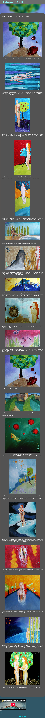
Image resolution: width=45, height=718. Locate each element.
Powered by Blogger (23, 714)
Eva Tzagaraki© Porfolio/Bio (13, 2)
